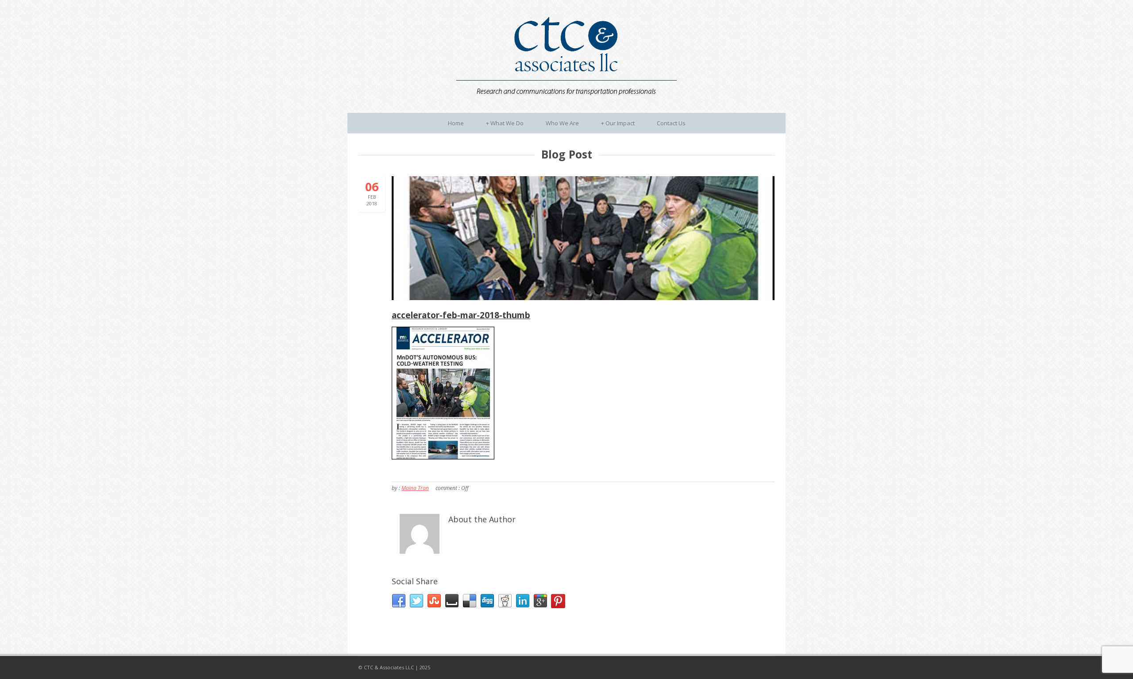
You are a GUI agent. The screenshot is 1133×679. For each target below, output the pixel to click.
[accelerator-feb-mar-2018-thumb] (583, 238)
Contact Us (671, 123)
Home (456, 123)
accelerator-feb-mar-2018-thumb (461, 315)
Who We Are (562, 123)
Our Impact (618, 123)
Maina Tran (415, 488)
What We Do (505, 123)
